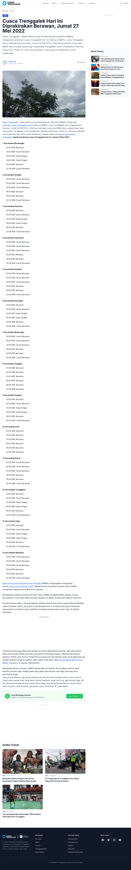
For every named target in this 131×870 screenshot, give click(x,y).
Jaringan (92, 3)
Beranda (46, 3)
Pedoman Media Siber (75, 852)
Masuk (126, 3)
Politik (37, 842)
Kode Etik (71, 849)
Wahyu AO (12, 61)
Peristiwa (38, 839)
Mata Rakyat (39, 852)
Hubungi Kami (73, 842)
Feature (37, 845)
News (54, 3)
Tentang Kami (72, 839)
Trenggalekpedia (41, 849)
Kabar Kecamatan (67, 3)
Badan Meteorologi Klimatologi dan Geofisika (22, 583)
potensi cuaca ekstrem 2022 (21, 586)
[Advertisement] (43, 632)
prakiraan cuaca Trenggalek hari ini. (18, 125)
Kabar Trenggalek (10, 122)
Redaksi (70, 845)
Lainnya (81, 3)
